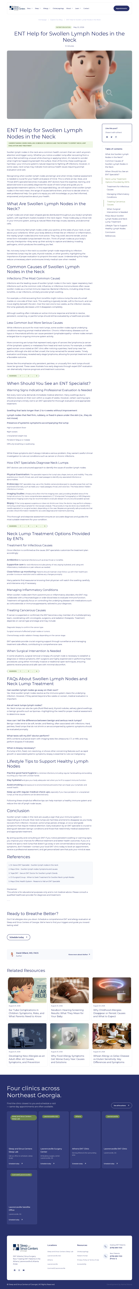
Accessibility (81, 1264)
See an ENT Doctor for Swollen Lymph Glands (38, 873)
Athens (50, 1260)
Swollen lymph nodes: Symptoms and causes (39, 869)
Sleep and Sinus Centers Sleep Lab (60, 1251)
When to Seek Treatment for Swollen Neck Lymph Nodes (50, 877)
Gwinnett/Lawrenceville (56, 1268)
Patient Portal (82, 1256)
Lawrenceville (52, 1264)
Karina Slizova (126, 1284)
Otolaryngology (58, 8)
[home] (18, 8)
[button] (30, 8)
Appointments (121, 8)
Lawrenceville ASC (54, 1256)
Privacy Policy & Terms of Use (88, 1260)
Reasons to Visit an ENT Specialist (46, 881)
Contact (86, 8)
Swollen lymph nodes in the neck (44, 865)
